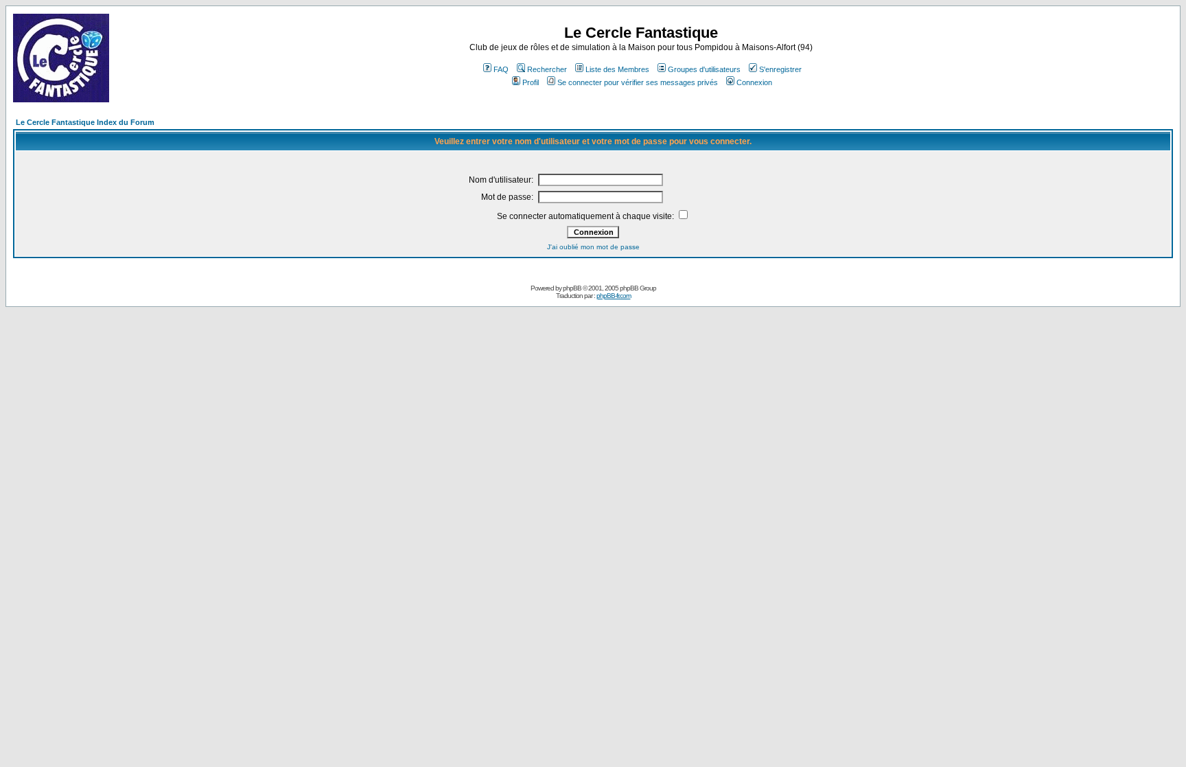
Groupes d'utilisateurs (704, 69)
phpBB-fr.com (613, 295)
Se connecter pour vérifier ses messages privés (637, 82)
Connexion (754, 82)
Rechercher (547, 69)
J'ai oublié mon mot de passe (593, 247)
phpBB (572, 288)
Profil (530, 82)
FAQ (501, 69)
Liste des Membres (617, 69)
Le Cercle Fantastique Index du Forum (85, 122)
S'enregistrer (780, 69)
